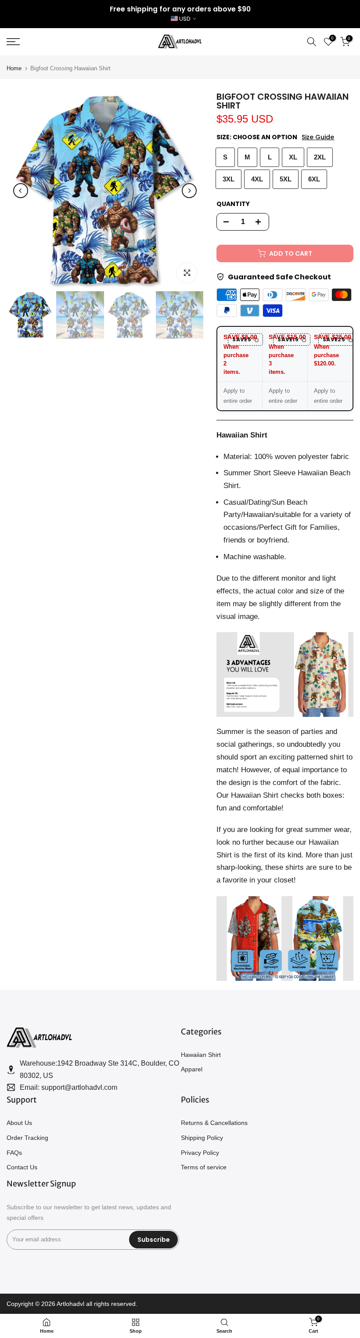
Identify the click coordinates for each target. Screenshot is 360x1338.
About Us (19, 1122)
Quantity (233, 203)
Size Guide (318, 137)
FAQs (14, 1152)
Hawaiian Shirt (201, 1054)
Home (14, 68)
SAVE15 (288, 339)
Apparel (191, 1069)
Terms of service (204, 1167)
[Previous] (20, 190)
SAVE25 (334, 339)
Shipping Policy (202, 1137)
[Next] (189, 190)
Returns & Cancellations (214, 1122)
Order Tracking (27, 1137)
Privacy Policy (200, 1152)
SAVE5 (241, 339)
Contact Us (22, 1167)
